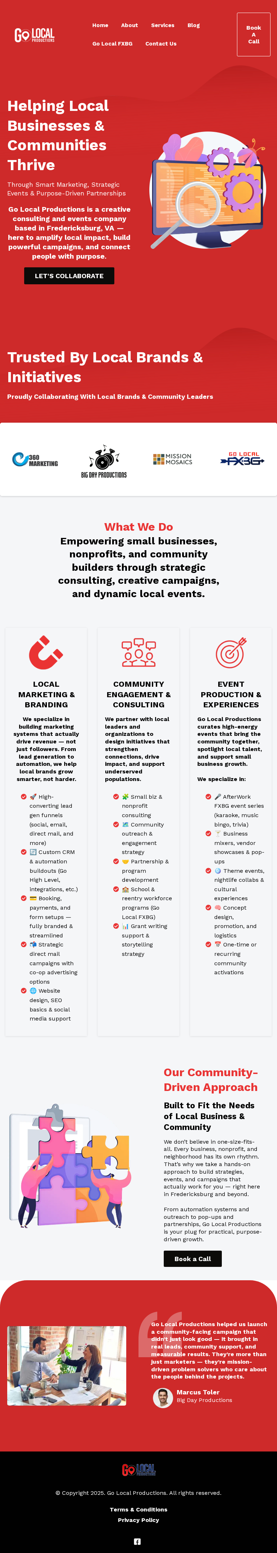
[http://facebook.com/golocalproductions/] (138, 1541)
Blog (194, 25)
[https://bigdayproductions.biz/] (104, 459)
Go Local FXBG (112, 43)
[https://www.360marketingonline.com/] (35, 459)
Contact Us (161, 43)
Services (163, 25)
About (129, 25)
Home (100, 25)
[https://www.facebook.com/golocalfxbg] (242, 459)
